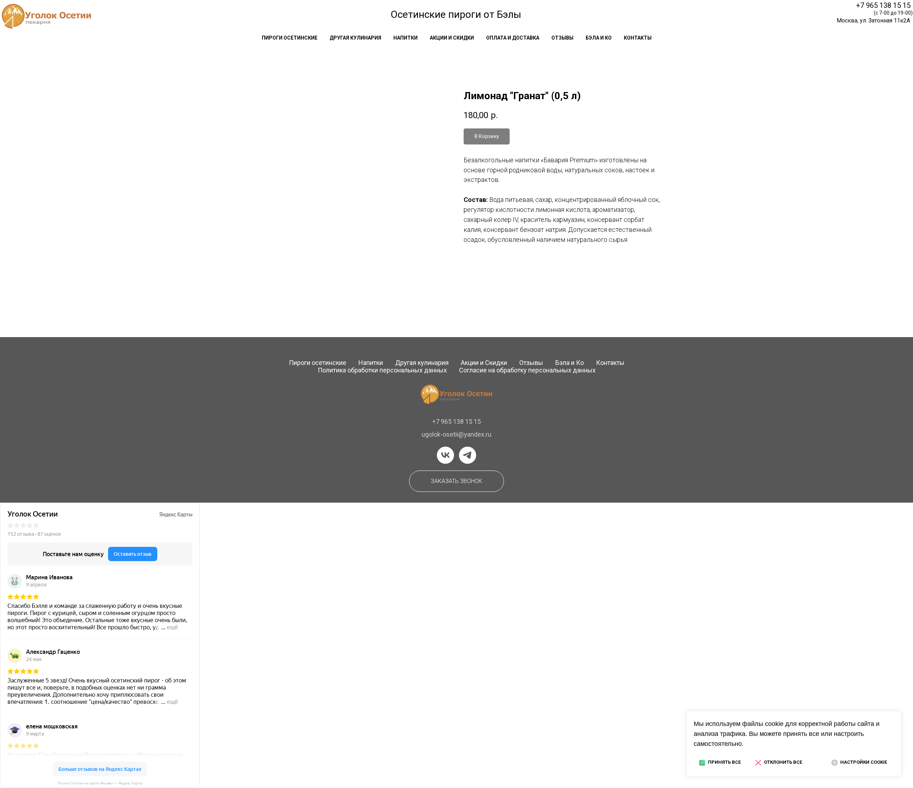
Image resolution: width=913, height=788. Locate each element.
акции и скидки (452, 38)
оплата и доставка (512, 38)
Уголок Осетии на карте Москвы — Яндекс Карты (100, 783)
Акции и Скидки (484, 362)
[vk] (445, 455)
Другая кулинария (422, 362)
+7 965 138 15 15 (883, 5)
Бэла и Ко (599, 38)
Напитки (370, 362)
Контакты (610, 362)
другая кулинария (355, 38)
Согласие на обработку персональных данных (527, 370)
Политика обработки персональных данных (382, 370)
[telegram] (467, 455)
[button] (456, 481)
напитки (405, 38)
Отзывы (531, 362)
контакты (638, 38)
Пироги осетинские (317, 362)
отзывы (562, 38)
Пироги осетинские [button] (289, 38)
